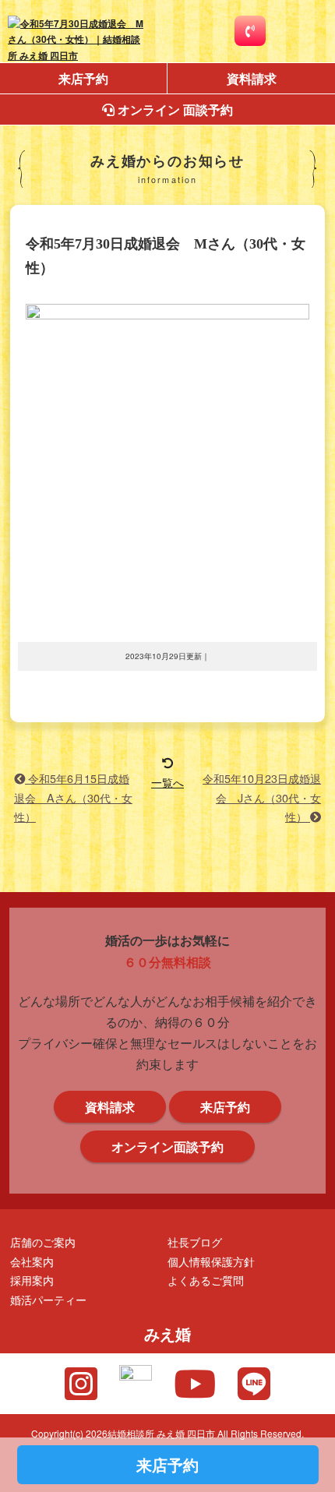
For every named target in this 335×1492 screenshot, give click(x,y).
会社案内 (32, 1261)
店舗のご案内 (43, 1241)
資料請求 (252, 78)
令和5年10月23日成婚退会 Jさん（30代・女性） (262, 797)
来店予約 (83, 78)
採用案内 (32, 1280)
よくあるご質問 (206, 1280)
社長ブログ (195, 1241)
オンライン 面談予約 (174, 109)
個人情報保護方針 (211, 1261)
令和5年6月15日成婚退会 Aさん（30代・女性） (73, 797)
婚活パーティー (48, 1299)
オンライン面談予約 (167, 1146)
